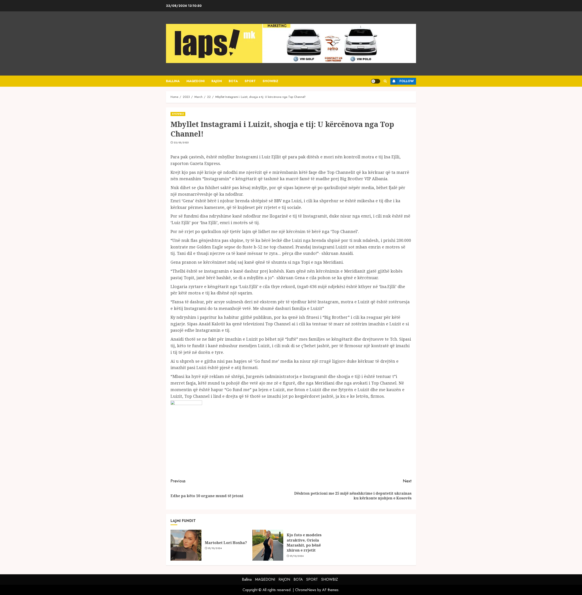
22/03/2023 (181, 142)
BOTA (233, 81)
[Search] (385, 81)
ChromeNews (305, 589)
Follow (406, 81)
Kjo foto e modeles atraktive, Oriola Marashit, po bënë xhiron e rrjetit (304, 542)
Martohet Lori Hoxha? (226, 542)
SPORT (250, 81)
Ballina (173, 81)
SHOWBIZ (270, 81)
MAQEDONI (195, 81)
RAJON (216, 81)
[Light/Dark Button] (375, 81)
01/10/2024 (215, 548)
